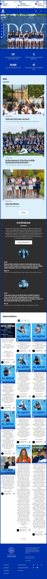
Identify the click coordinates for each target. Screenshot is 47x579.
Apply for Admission (22, 564)
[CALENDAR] (36, 11)
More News (23, 212)
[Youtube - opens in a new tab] (1, 37)
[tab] (18, 320)
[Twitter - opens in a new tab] (1, 28)
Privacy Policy (6, 570)
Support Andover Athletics (23, 567)
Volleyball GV (5, 4)
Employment (6, 567)
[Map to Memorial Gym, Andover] (8, 5)
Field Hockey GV (23, 3)
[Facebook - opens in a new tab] (1, 34)
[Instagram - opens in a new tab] (1, 25)
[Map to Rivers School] (29, 5)
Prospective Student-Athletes (23, 242)
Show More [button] (23, 538)
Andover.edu (6, 564)
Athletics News (9, 116)
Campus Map (20, 570)
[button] (41, 11)
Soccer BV (39, 4)
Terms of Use (6, 573)
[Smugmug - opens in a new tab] (1, 31)
